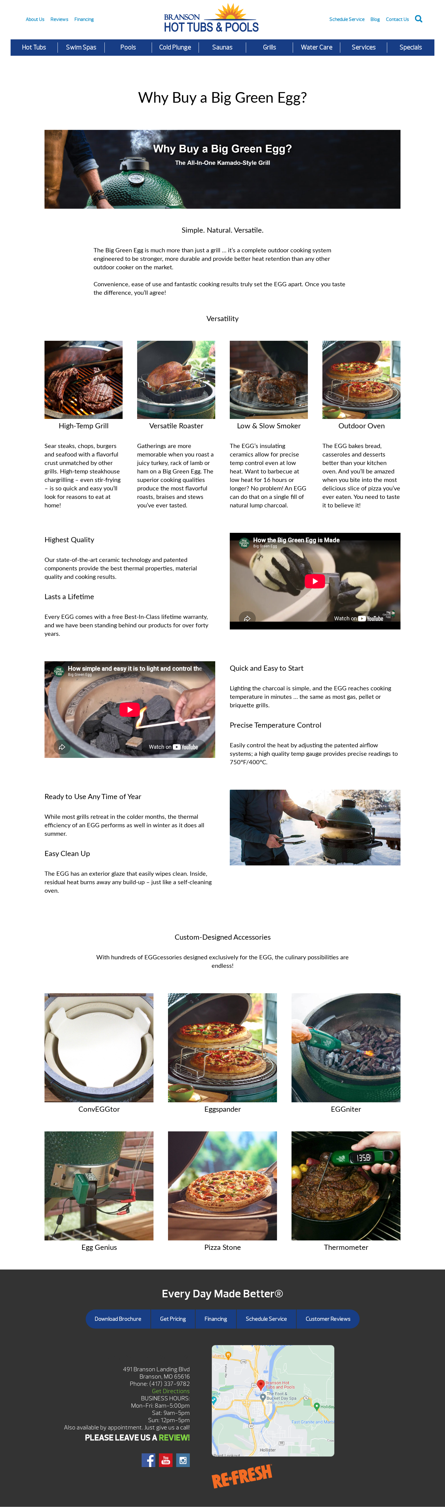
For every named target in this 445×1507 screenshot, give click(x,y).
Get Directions (171, 1391)
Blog (375, 19)
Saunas (222, 47)
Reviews (59, 19)
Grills (269, 47)
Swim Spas (81, 47)
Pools (128, 47)
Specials (411, 47)
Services (364, 47)
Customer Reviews (328, 1319)
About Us (35, 19)
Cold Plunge (175, 47)
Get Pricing (173, 1319)
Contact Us (397, 19)
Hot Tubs (34, 47)
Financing (84, 19)
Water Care (316, 47)
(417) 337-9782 (169, 1384)
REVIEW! (174, 1437)
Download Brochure (118, 1319)
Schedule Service (346, 19)
